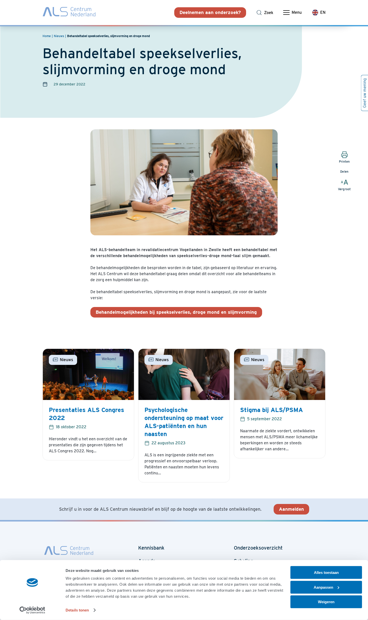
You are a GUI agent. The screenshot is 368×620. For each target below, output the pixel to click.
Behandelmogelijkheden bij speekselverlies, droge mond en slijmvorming (176, 312)
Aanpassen (323, 587)
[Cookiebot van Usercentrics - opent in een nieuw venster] (32, 610)
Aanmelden (291, 509)
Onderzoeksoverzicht (258, 548)
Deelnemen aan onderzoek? (210, 12)
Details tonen (77, 610)
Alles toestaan (326, 572)
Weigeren (326, 602)
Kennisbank (151, 548)
